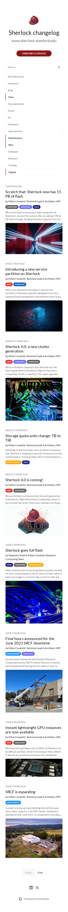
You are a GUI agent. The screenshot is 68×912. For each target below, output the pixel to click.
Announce (13, 83)
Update (12, 172)
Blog (10, 90)
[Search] (58, 67)
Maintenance (15, 138)
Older (40, 872)
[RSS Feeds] (37, 887)
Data (11, 97)
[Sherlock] (33, 21)
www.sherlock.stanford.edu (34, 40)
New (10, 144)
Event (11, 110)
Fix (9, 117)
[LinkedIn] (32, 887)
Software (13, 158)
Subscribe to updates (34, 53)
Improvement (15, 131)
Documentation (16, 103)
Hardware (13, 124)
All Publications (16, 76)
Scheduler (13, 151)
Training (12, 165)
